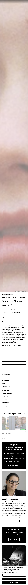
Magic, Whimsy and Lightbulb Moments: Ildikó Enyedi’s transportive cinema (14, 449)
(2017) (9, 453)
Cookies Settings (14, 575)
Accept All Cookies (14, 582)
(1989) (11, 458)
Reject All (14, 578)
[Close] (25, 567)
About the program (10, 498)
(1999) (10, 455)
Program (14, 444)
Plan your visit (14, 529)
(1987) (9, 461)
